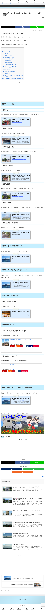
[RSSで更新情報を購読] (22, 472)
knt (24, 346)
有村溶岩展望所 (7, 62)
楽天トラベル (13, 346)
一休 (27, 346)
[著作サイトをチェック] (11, 469)
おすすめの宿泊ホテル (7, 73)
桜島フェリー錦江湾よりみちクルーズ (10, 68)
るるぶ (31, 346)
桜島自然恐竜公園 (8, 59)
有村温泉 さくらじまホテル (17, 364)
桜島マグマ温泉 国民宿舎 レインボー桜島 (20, 339)
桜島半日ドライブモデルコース (9, 66)
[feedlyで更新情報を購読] (33, 469)
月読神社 (6, 53)
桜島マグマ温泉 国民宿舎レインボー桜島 (13, 75)
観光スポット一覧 (6, 51)
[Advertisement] (22, 21)
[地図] (23, 344)
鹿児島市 (10, 436)
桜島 (3, 436)
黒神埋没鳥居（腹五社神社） (10, 64)
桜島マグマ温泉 (7, 55)
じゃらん (17, 346)
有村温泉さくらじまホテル (10, 77)
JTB (21, 346)
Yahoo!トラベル (36, 346)
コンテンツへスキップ (5, 3)
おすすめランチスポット (7, 69)
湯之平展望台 (7, 60)
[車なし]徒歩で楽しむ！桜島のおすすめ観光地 (12, 78)
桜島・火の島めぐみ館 (9, 71)
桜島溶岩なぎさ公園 (8, 57)
